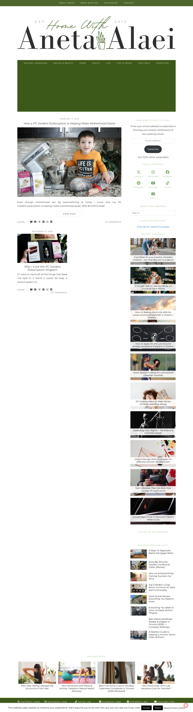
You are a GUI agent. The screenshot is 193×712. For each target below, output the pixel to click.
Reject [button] (158, 708)
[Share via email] (31, 222)
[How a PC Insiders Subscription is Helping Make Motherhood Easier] (69, 196)
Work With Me (89, 3)
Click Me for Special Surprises (153, 226)
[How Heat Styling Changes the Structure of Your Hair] (37, 673)
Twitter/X (30, 702)
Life (108, 63)
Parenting (162, 63)
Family (96, 63)
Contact (129, 3)
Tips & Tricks (124, 63)
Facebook (111, 702)
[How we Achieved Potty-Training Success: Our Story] (138, 576)
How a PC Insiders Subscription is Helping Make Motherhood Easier (69, 123)
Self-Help (144, 63)
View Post (69, 214)
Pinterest (138, 702)
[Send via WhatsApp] (47, 222)
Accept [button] (146, 708)
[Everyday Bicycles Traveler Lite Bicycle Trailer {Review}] (138, 565)
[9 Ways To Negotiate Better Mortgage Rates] (138, 554)
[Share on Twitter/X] (40, 222)
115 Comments (59, 293)
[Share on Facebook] (35, 222)
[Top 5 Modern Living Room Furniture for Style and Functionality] (138, 588)
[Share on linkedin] (51, 222)
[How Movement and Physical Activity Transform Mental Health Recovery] (77, 673)
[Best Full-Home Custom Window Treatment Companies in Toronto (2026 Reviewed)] (116, 673)
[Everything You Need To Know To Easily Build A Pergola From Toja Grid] (138, 611)
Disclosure (111, 3)
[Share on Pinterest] (44, 222)
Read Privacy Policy (174, 707)
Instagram (57, 702)
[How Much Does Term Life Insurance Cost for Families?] (156, 673)
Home (82, 63)
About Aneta (66, 3)
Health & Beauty (63, 63)
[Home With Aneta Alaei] (96, 33)
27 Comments (113, 222)
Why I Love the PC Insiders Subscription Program (42, 268)
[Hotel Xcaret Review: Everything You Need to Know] (138, 599)
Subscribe (153, 149)
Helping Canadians (35, 63)
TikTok (84, 702)
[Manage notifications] (186, 705)
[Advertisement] (96, 89)
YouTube (166, 702)
